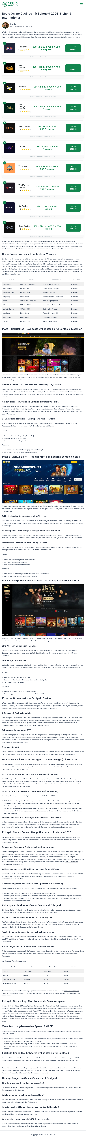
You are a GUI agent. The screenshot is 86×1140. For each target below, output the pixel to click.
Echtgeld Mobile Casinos (11, 1019)
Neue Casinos (64, 271)
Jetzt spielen (73, 48)
